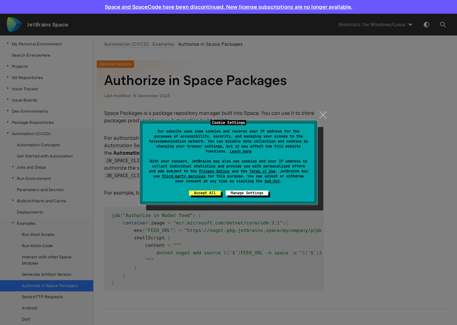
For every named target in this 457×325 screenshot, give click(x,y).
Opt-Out (272, 181)
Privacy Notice (214, 171)
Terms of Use (262, 171)
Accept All (205, 193)
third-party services (183, 176)
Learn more (241, 151)
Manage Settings (247, 193)
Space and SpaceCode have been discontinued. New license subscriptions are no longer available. (228, 7)
